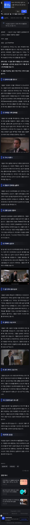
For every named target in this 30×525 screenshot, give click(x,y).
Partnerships (24, 513)
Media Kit (14, 513)
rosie (6, 39)
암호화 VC (4, 466)
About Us (5, 513)
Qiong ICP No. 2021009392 (14, 523)
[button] (28, 2)
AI (17, 466)
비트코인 (12, 466)
